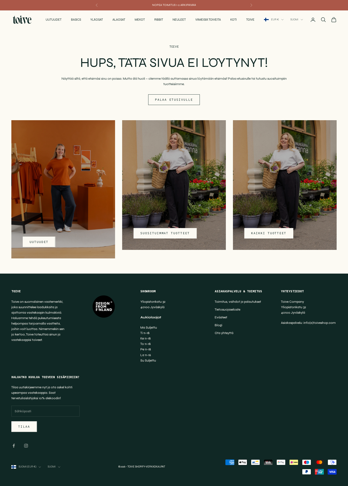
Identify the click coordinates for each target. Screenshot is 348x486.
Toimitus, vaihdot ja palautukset (238, 302)
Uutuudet (54, 20)
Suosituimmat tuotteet (165, 233)
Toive (250, 20)
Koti (233, 20)
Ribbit (158, 20)
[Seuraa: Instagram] (26, 445)
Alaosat (118, 20)
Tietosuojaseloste (227, 309)
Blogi (218, 325)
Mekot (140, 20)
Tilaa (24, 427)
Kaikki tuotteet (268, 233)
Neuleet (179, 20)
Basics (76, 20)
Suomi (294, 19)
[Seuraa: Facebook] (13, 445)
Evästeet (221, 317)
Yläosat (96, 20)
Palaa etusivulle (174, 100)
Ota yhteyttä (224, 333)
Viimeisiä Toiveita (208, 20)
